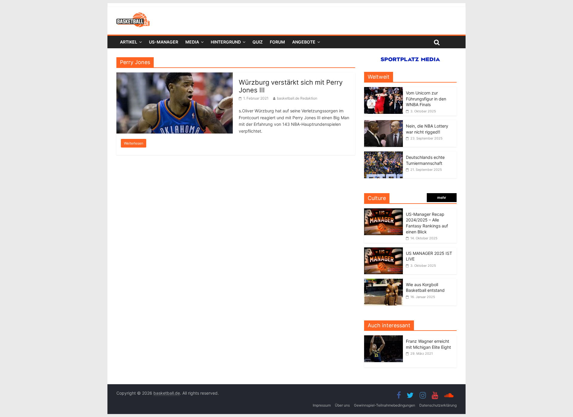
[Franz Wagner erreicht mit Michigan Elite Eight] (385, 338)
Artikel (128, 41)
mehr (441, 197)
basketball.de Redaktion (297, 98)
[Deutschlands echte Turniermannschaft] (383, 154)
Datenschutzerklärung (438, 405)
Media (192, 41)
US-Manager (163, 41)
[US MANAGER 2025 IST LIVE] (383, 250)
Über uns (342, 405)
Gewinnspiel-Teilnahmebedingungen (384, 405)
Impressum (322, 405)
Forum (277, 41)
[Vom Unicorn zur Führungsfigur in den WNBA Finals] (383, 90)
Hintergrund (226, 41)
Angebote (303, 41)
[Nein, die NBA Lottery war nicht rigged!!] (383, 123)
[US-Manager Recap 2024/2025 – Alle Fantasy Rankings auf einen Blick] (383, 211)
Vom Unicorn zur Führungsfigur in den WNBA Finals (426, 98)
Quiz (257, 41)
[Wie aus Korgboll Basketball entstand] (383, 281)
